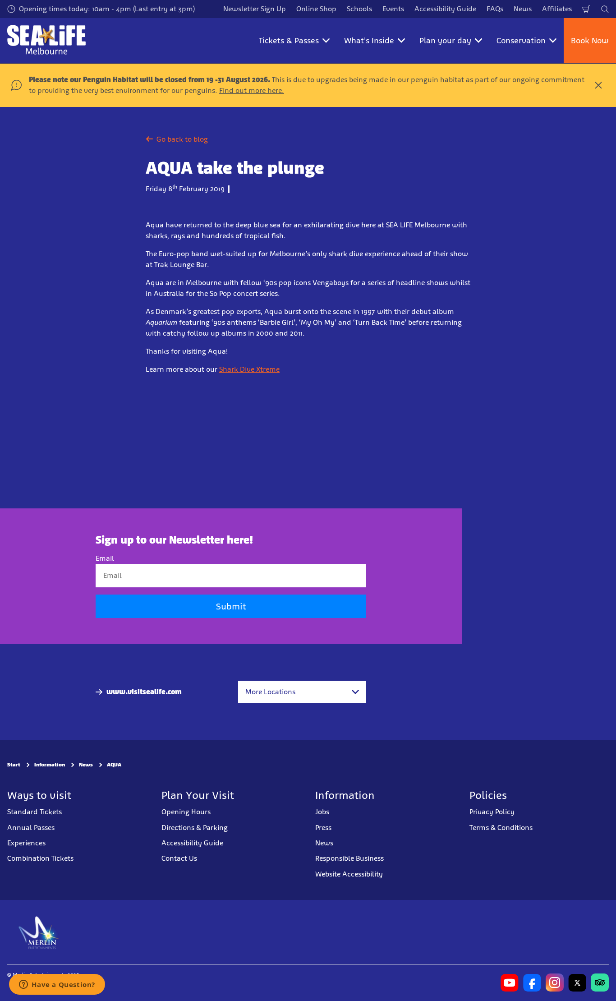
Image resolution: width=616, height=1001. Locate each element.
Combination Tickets (40, 858)
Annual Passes (31, 827)
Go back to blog (182, 139)
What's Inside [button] (369, 41)
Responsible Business (349, 858)
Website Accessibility (349, 874)
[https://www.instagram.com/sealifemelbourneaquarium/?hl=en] (555, 982)
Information (49, 764)
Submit (231, 606)
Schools (359, 9)
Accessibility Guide (445, 9)
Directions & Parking (194, 827)
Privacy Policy (492, 811)
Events (393, 9)
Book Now (590, 41)
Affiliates (557, 9)
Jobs (322, 811)
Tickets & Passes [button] (289, 41)
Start (13, 764)
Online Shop (316, 9)
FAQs (495, 9)
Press (323, 827)
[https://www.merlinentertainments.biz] (39, 932)
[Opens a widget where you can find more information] (57, 985)
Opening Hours (186, 811)
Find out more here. (251, 90)
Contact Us (179, 858)
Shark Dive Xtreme (249, 369)
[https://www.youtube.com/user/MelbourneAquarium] (510, 982)
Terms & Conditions (501, 827)
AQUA (114, 764)
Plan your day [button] (445, 41)
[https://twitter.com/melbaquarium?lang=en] (577, 982)
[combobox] (302, 692)
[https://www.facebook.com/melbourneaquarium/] (532, 982)
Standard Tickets (34, 811)
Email (105, 558)
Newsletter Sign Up (254, 9)
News (523, 9)
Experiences (26, 843)
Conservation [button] (521, 41)
